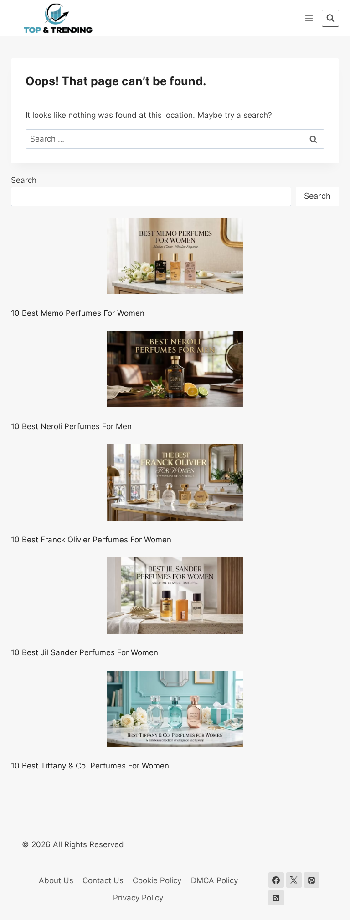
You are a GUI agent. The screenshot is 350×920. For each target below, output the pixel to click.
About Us (56, 880)
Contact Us (103, 880)
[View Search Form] (330, 18)
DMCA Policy (214, 880)
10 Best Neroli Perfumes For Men (71, 426)
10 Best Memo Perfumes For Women (77, 313)
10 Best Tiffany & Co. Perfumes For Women (90, 765)
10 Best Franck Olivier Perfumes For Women (91, 539)
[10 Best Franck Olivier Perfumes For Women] (175, 482)
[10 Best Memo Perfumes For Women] (175, 256)
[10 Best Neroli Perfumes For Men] (175, 369)
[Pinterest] (311, 880)
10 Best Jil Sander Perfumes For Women (84, 652)
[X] (294, 880)
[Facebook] (276, 880)
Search (23, 180)
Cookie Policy (157, 880)
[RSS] (276, 897)
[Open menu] (308, 18)
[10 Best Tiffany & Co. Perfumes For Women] (175, 709)
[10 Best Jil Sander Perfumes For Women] (175, 595)
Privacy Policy (138, 897)
